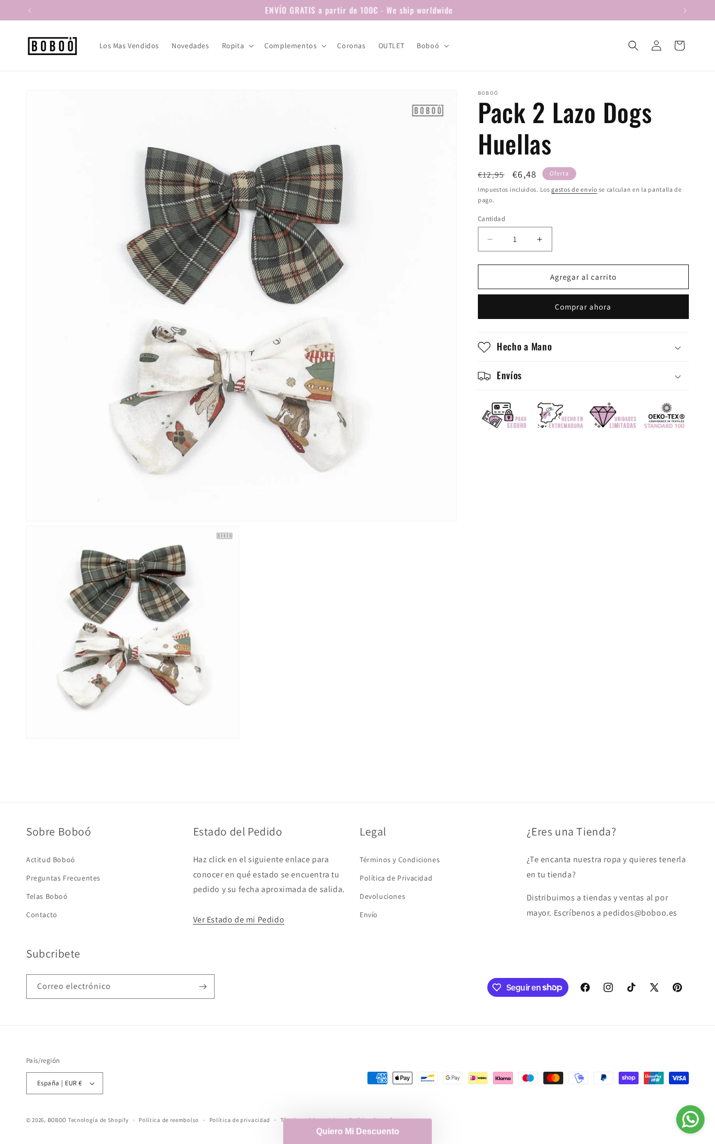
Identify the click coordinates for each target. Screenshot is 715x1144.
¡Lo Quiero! (358, 754)
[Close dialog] (501, 373)
